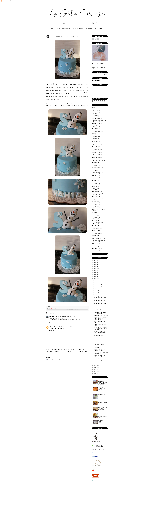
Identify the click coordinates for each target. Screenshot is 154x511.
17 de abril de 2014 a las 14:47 (63, 326)
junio (96, 292)
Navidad (95, 196)
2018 (94, 270)
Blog (52, 28)
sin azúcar (96, 227)
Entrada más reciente (53, 351)
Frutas (95, 165)
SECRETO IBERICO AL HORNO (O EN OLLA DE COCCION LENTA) (102, 415)
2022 (94, 262)
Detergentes (96, 144)
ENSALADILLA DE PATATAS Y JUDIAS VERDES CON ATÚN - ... (101, 308)
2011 (94, 369)
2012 (94, 367)
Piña (94, 212)
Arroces (95, 113)
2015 (94, 276)
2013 (94, 365)
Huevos (95, 177)
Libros (95, 186)
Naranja (95, 194)
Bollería (95, 121)
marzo (96, 359)
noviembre (98, 282)
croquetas (96, 140)
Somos (101, 28)
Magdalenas (96, 189)
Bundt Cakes (96, 123)
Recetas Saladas (91, 28)
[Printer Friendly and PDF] (52, 309)
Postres (95, 217)
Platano (95, 214)
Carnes (95, 130)
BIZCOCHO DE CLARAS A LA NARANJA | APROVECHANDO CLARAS (101, 390)
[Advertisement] (68, 495)
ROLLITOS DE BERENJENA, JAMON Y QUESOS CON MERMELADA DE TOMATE (102, 382)
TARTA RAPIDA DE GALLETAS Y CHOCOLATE (102, 408)
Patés (94, 206)
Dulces (95, 146)
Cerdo (94, 135)
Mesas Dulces (96, 193)
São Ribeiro (52, 316)
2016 (94, 274)
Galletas (95, 169)
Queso (94, 218)
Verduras (95, 248)
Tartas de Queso (97, 238)
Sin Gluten (96, 228)
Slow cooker (96, 232)
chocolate (96, 136)
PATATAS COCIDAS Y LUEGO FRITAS (102, 402)
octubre (97, 284)
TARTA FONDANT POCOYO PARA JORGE (100, 301)
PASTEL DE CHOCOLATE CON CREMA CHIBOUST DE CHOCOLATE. (100, 333)
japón (94, 180)
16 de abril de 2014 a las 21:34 (65, 316)
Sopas (94, 235)
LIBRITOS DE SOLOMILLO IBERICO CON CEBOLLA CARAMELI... (100, 328)
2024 (94, 260)
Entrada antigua (83, 351)
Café (94, 125)
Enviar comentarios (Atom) (62, 354)
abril (96, 296)
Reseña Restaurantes (63, 28)
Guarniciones (96, 172)
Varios (95, 246)
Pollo (94, 215)
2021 (94, 264)
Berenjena (96, 118)
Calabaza (95, 128)
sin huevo (96, 230)
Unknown (51, 326)
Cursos (95, 143)
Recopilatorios (97, 222)
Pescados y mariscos (99, 209)
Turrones (95, 243)
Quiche (95, 220)
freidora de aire (98, 160)
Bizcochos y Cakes (98, 120)
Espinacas (96, 157)
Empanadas (96, 150)
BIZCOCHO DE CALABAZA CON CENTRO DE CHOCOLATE (100, 318)
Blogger (83, 503)
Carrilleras (96, 131)
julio (96, 290)
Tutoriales (96, 245)
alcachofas (96, 109)
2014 (94, 278)
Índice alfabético (78, 28)
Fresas (95, 162)
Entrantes (96, 154)
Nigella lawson (97, 198)
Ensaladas (96, 152)
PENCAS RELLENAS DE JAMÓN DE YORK (99, 350)
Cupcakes (95, 141)
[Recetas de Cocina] (96, 466)
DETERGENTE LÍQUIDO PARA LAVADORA (101, 421)
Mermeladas (96, 191)
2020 (94, 266)
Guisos (95, 173)
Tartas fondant (76, 309)
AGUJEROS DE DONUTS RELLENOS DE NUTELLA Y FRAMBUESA (100, 312)
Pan (94, 199)
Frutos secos (96, 167)
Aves (94, 115)
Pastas (95, 203)
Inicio (69, 351)
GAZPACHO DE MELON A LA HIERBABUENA (101, 396)
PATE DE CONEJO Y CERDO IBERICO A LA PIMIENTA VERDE (101, 343)
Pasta (94, 201)
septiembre (98, 286)
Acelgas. (95, 107)
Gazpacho (95, 170)
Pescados (95, 207)
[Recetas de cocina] (96, 471)
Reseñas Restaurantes (99, 223)
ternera (95, 241)
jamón (94, 178)
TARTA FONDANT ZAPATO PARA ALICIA (100, 298)
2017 (94, 272)
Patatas (95, 204)
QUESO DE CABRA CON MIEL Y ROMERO (99, 356)
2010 (94, 371)
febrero (97, 360)
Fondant (95, 159)
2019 (94, 268)
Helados (95, 175)
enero (96, 363)
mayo (96, 294)
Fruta (94, 164)
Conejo (95, 138)
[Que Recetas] (96, 453)
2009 (94, 373)
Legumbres (96, 184)
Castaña (95, 133)
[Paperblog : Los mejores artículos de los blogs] (95, 457)
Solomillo (96, 233)
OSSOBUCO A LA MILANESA (101, 315)
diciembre (98, 280)
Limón (94, 188)
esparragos (96, 155)
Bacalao (95, 117)
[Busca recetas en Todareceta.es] (98, 449)
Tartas (95, 237)
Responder (52, 322)
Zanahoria (96, 250)
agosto (97, 288)
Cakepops (95, 126)
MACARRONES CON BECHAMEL (98, 336)
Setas (94, 225)
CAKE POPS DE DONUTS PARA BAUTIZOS (100, 339)
